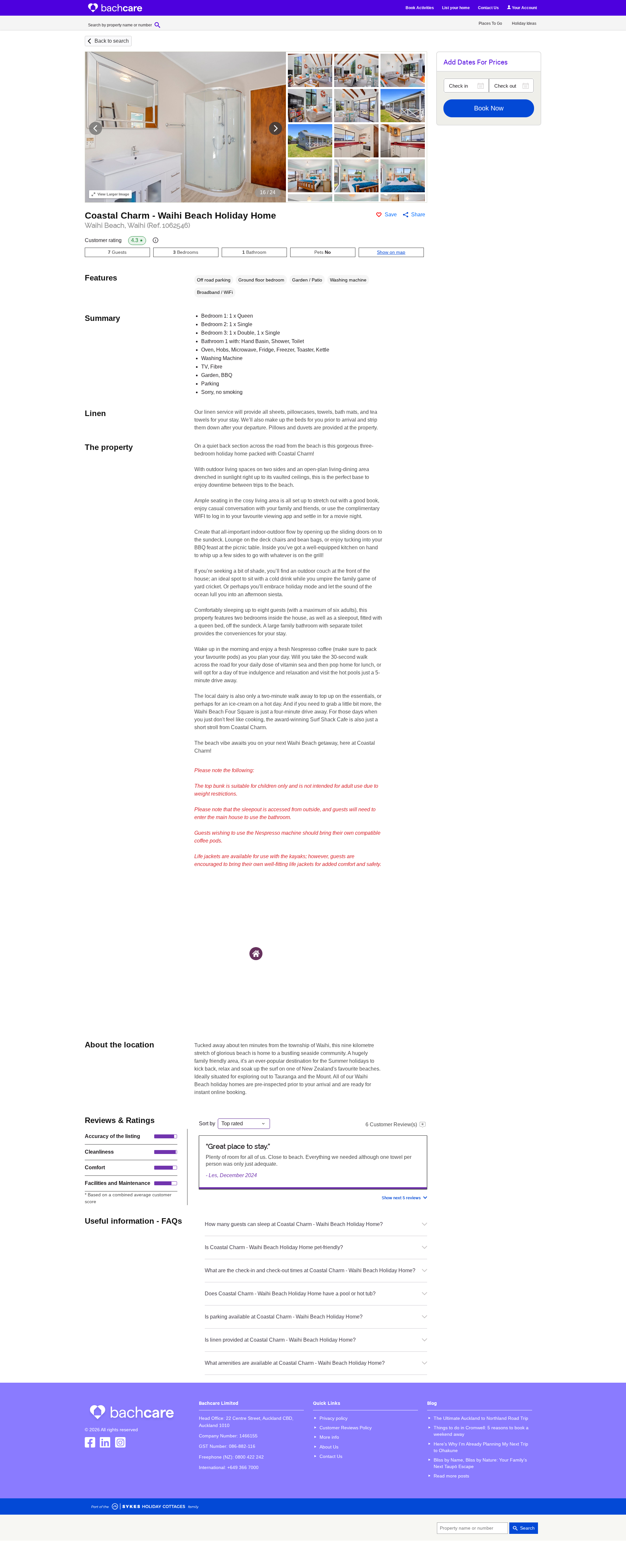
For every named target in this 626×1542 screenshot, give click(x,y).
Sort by (207, 1123)
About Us (329, 1446)
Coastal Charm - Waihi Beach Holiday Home (180, 215)
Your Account (524, 8)
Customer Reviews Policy (346, 1427)
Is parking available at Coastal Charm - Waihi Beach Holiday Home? (284, 1316)
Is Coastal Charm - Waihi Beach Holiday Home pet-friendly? (274, 1247)
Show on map (391, 252)
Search (527, 1528)
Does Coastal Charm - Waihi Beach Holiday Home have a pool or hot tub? (290, 1293)
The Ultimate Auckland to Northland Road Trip (481, 1418)
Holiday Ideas (524, 23)
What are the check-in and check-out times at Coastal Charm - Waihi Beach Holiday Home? (310, 1270)
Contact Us (488, 8)
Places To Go (490, 23)
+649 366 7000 (243, 1467)
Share (418, 214)
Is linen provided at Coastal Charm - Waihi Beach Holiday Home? (280, 1340)
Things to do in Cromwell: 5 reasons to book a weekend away (481, 1431)
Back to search (112, 41)
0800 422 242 (249, 1457)
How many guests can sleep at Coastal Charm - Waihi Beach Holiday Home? (294, 1224)
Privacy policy (334, 1418)
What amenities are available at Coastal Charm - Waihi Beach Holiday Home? (295, 1363)
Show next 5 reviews (401, 1197)
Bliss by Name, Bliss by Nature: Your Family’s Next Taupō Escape (480, 1463)
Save (391, 214)
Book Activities (420, 8)
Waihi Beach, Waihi (137, 225)
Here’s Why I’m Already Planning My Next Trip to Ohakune (481, 1447)
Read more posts (451, 1475)
